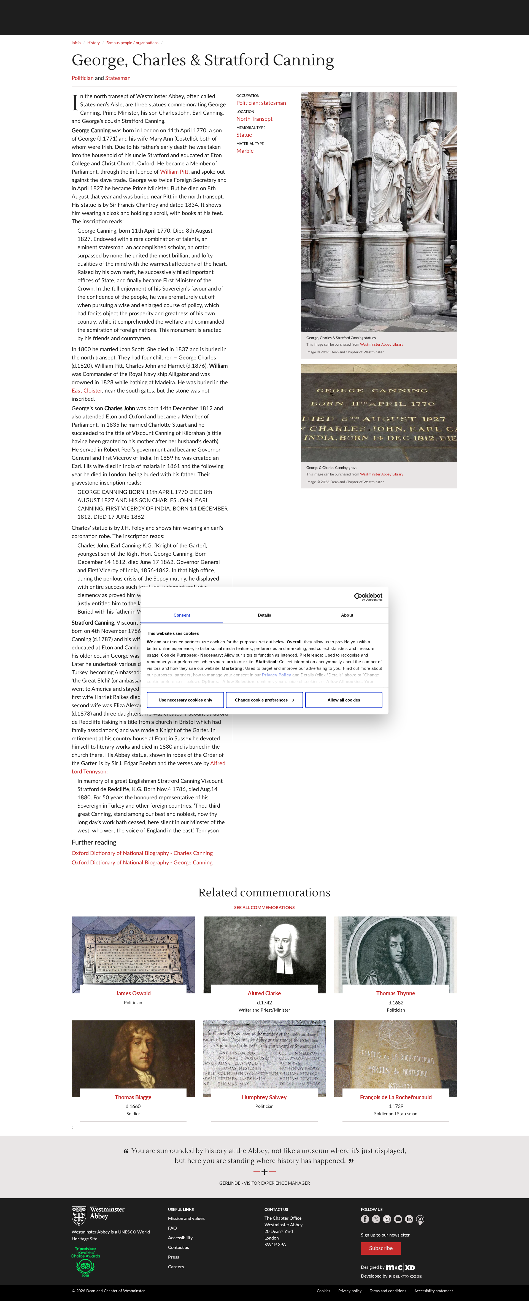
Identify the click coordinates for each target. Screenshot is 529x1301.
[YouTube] (398, 1219)
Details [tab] (264, 615)
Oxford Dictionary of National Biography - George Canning (142, 862)
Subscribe (381, 1248)
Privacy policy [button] (349, 1291)
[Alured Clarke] (264, 954)
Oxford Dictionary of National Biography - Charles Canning (142, 853)
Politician (83, 78)
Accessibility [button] (180, 1237)
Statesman (118, 78)
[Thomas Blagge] (133, 1058)
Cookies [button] (323, 1291)
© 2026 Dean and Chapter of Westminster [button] (108, 1291)
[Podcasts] (420, 1220)
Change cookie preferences (261, 699)
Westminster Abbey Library (381, 344)
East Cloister (87, 391)
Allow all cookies (344, 699)
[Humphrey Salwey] (264, 1058)
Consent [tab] (182, 615)
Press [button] (173, 1256)
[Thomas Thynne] (395, 954)
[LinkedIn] (409, 1219)
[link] (400, 1267)
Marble (245, 151)
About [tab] (347, 615)
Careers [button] (176, 1266)
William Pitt (174, 172)
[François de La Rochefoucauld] (395, 1058)
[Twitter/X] (376, 1219)
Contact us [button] (178, 1247)
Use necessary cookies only (185, 699)
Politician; (248, 103)
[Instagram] (387, 1219)
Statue (244, 135)
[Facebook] (365, 1219)
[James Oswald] (133, 954)
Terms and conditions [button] (388, 1291)
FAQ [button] (172, 1227)
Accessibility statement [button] (433, 1291)
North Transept (254, 119)
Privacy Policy (276, 675)
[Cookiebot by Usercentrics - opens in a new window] (358, 597)
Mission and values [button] (186, 1218)
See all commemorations (264, 907)
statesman (273, 103)
